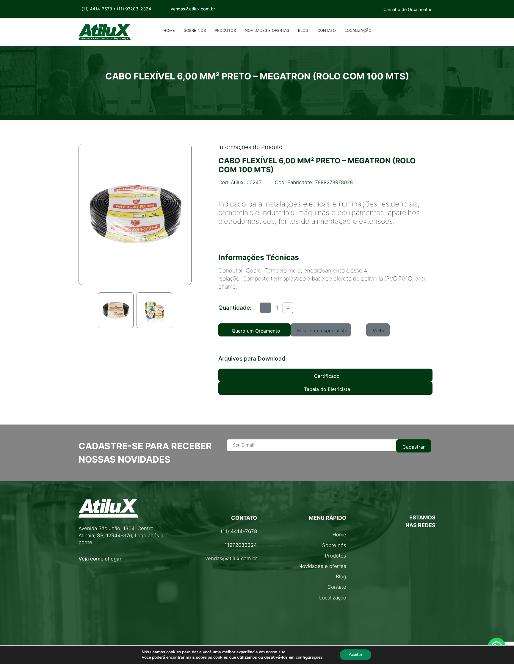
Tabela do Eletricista (327, 389)
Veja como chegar (100, 559)
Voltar (379, 330)
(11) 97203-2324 (134, 8)
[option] (115, 310)
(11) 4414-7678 (97, 8)
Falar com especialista (322, 330)
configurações (309, 657)
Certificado (327, 376)
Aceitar (355, 654)
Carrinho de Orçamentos (407, 9)
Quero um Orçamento (256, 331)
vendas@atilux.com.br (231, 558)
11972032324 (241, 545)
